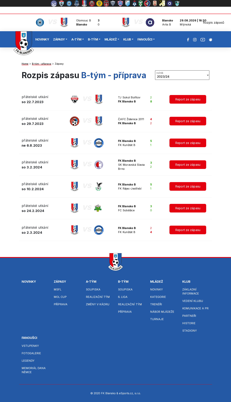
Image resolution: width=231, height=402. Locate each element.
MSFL (57, 289)
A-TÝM (76, 39)
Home (25, 63)
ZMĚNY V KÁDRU (97, 304)
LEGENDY (28, 360)
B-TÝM (93, 39)
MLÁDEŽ (111, 39)
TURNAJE (157, 319)
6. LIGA (123, 297)
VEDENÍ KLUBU (192, 301)
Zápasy (59, 63)
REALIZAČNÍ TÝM (98, 297)
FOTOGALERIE (31, 353)
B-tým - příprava (41, 63)
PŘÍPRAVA (60, 304)
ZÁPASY (59, 39)
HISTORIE (188, 323)
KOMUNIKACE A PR (195, 308)
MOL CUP (60, 297)
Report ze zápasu (188, 99)
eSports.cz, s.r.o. (130, 393)
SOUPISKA (93, 289)
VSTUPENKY (30, 345)
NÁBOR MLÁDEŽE (162, 311)
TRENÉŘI (156, 304)
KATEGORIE (158, 297)
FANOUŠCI (144, 39)
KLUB (127, 39)
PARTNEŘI (189, 315)
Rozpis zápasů (213, 22)
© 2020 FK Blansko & (104, 393)
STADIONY (189, 330)
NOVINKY (42, 39)
